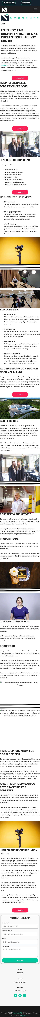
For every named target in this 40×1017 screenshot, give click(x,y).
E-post (4, 938)
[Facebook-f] (15, 995)
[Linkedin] (20, 995)
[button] (35, 9)
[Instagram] (24, 995)
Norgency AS (17, 1013)
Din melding (5, 946)
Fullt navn (5, 923)
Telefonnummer (7, 930)
